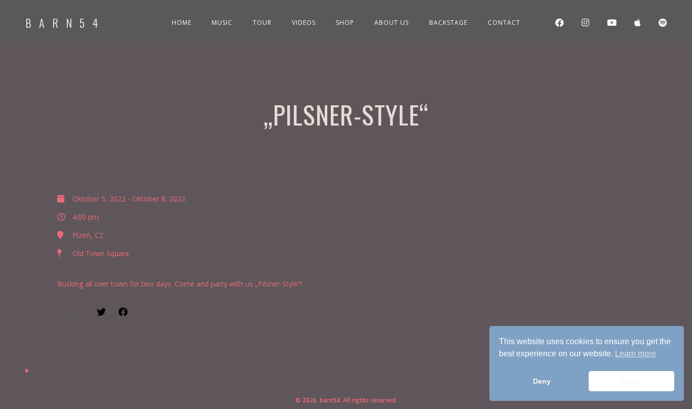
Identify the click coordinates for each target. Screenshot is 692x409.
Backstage (448, 22)
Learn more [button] (635, 353)
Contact (504, 22)
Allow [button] (631, 381)
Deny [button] (542, 381)
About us (391, 22)
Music (222, 22)
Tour (262, 22)
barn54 (65, 23)
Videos (304, 22)
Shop (345, 22)
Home (181, 22)
